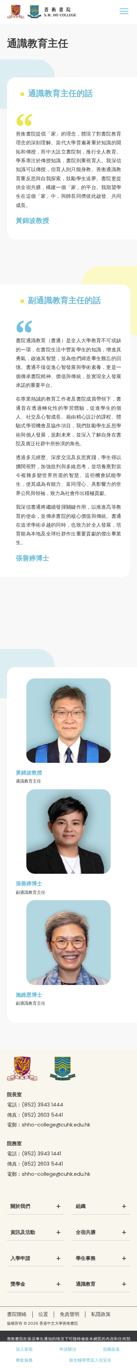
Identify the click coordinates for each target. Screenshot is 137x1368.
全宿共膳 (86, 1232)
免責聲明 (69, 1314)
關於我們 (20, 1206)
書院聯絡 (17, 1314)
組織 (81, 1206)
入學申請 (20, 1258)
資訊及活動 (23, 1232)
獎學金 (18, 1284)
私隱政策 (101, 1314)
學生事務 (86, 1258)
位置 (43, 1314)
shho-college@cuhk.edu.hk (56, 1124)
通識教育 (86, 1284)
